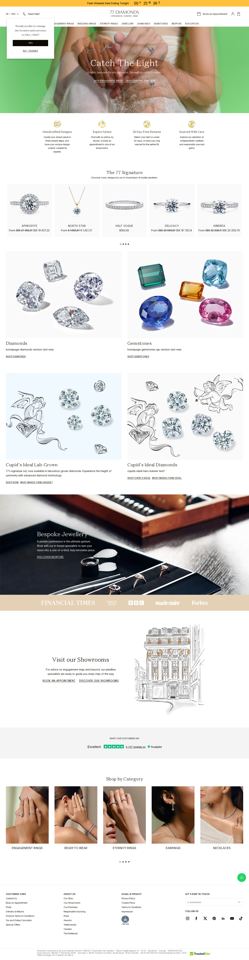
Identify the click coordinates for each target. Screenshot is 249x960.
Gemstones (161, 24)
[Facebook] (196, 918)
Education (192, 24)
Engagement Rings (62, 24)
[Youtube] (232, 918)
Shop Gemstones (138, 356)
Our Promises (70, 907)
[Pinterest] (214, 918)
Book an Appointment (59, 680)
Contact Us (11, 898)
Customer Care (16, 894)
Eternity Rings (109, 24)
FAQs (8, 907)
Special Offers (13, 925)
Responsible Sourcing (74, 912)
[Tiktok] (241, 918)
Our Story (68, 898)
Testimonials (70, 925)
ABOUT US (69, 894)
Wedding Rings (86, 24)
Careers (68, 929)
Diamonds (143, 24)
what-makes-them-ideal (167, 478)
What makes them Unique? (36, 482)
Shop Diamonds (16, 356)
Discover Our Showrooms (99, 680)
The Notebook (71, 933)
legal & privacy (132, 894)
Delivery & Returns (15, 912)
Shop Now (12, 482)
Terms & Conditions (131, 907)
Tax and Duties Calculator (19, 920)
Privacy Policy (128, 898)
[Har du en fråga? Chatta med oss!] (241, 877)
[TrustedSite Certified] (200, 954)
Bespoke (177, 24)
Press (66, 916)
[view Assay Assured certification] (125, 920)
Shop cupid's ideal (139, 478)
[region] (124, 210)
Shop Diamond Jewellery (140, 81)
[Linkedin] (223, 918)
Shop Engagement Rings (108, 81)
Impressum (127, 912)
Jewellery (127, 24)
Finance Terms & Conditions (20, 916)
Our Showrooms (72, 903)
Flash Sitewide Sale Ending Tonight (108, 3)
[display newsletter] (239, 901)
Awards (67, 920)
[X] (205, 918)
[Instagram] (187, 918)
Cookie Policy (128, 903)
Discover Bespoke (50, 557)
